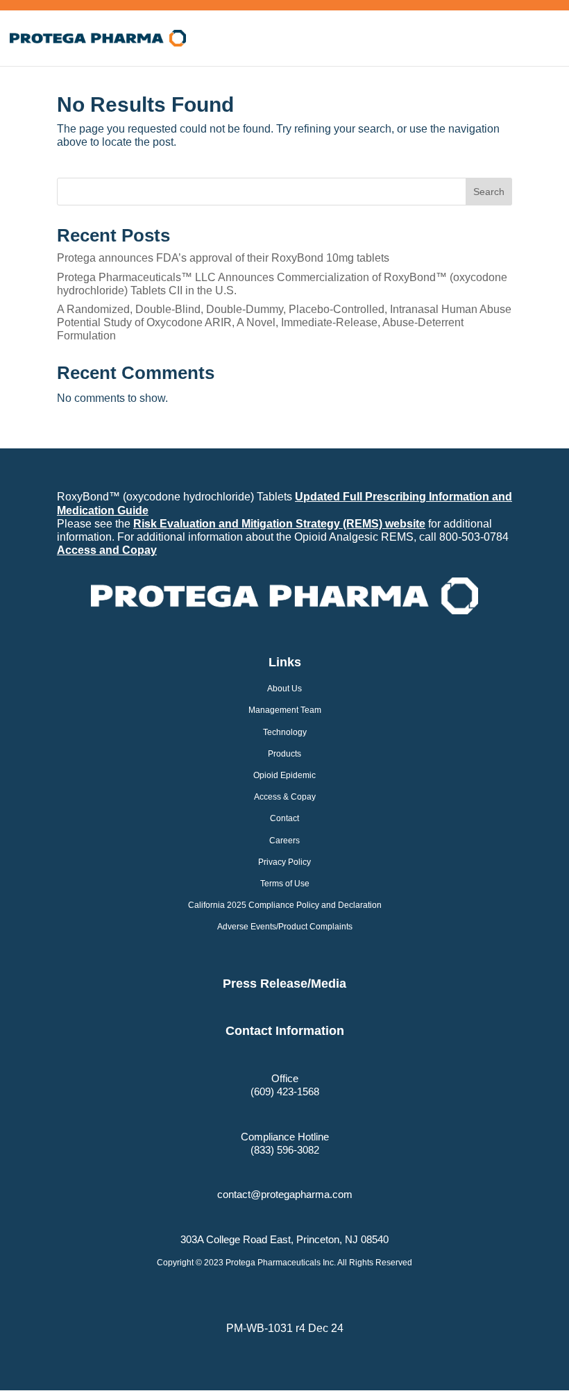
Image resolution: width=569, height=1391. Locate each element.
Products (284, 754)
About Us (284, 688)
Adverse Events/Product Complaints (285, 926)
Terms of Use (284, 883)
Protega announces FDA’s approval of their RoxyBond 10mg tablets (223, 258)
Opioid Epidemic (284, 775)
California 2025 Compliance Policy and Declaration (285, 905)
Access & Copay (285, 797)
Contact (284, 818)
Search (488, 191)
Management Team (284, 710)
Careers (284, 840)
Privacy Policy (284, 862)
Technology (285, 732)
